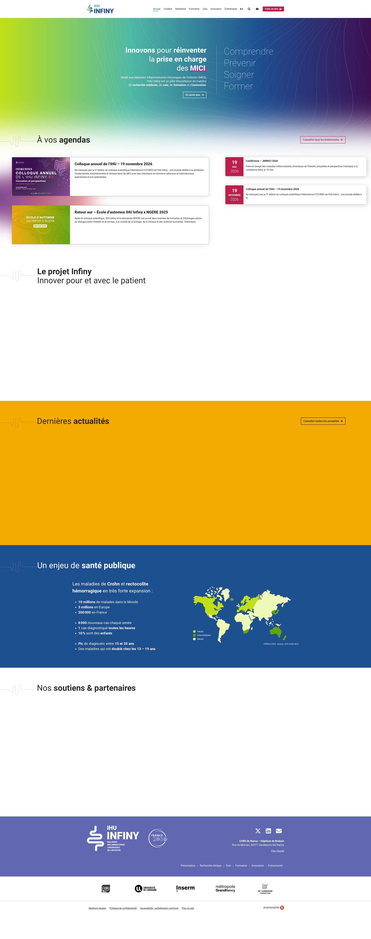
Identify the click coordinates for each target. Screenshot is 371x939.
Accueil (156, 9)
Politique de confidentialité (123, 908)
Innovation (216, 9)
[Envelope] (279, 831)
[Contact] (257, 9)
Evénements (275, 865)
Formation (194, 9)
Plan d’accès (277, 851)
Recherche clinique (211, 865)
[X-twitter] (258, 831)
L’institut (168, 9)
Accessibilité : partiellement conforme (159, 908)
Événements (231, 9)
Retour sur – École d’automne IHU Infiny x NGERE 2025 (121, 212)
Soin (205, 9)
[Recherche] (249, 9)
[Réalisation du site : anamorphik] (273, 908)
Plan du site (188, 908)
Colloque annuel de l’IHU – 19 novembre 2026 (113, 164)
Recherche (180, 9)
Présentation (188, 865)
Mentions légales (97, 908)
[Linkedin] (268, 831)
